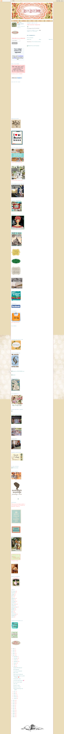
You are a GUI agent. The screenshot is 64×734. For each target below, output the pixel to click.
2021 (14, 648)
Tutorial (12, 605)
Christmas (13, 592)
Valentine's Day (14, 607)
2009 (14, 711)
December (16, 656)
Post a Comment (30, 37)
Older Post (51, 39)
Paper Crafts (13, 604)
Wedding (12, 609)
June (15, 666)
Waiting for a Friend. (17, 686)
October (15, 659)
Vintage (12, 608)
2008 (14, 713)
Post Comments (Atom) (36, 41)
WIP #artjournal (16, 669)
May (15, 691)
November (16, 658)
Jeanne (20, 22)
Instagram (35, 31)
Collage (12, 594)
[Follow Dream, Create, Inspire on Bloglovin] (16, 78)
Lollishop (24, 20)
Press (40, 20)
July (14, 664)
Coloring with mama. (17, 678)
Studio (48, 20)
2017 (14, 655)
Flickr (32, 20)
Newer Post (29, 39)
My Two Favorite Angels (17, 682)
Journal (12, 602)
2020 (14, 650)
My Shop (15, 20)
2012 (14, 706)
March (15, 695)
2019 (14, 651)
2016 (14, 700)
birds (12, 611)
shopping (13, 615)
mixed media (13, 614)
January (15, 698)
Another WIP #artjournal (17, 667)
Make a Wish (15, 672)
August (15, 663)
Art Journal (13, 591)
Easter (12, 595)
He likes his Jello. (16, 685)
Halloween (13, 598)
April (15, 693)
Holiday (12, 599)
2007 (14, 715)
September (16, 661)
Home (40, 39)
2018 (14, 653)
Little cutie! (15, 683)
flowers (12, 612)
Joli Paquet (13, 601)
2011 (14, 708)
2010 (14, 710)
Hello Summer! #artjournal (33, 24)
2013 (14, 705)
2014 (14, 703)
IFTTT (31, 31)
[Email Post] (40, 30)
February (15, 696)
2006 (14, 716)
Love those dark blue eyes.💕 (18, 680)
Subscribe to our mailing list (18, 38)
